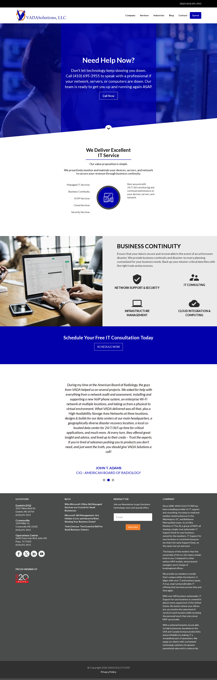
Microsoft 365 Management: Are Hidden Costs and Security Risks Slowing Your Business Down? (82, 518)
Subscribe (133, 527)
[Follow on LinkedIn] (34, 554)
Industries (158, 15)
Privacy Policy (108, 671)
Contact (183, 15)
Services (144, 15)
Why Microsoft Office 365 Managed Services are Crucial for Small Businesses (83, 507)
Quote (195, 15)
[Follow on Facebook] (19, 554)
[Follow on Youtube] (41, 554)
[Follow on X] (26, 554)
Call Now (108, 96)
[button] (104, 480)
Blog (171, 15)
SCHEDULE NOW (108, 346)
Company (130, 15)
